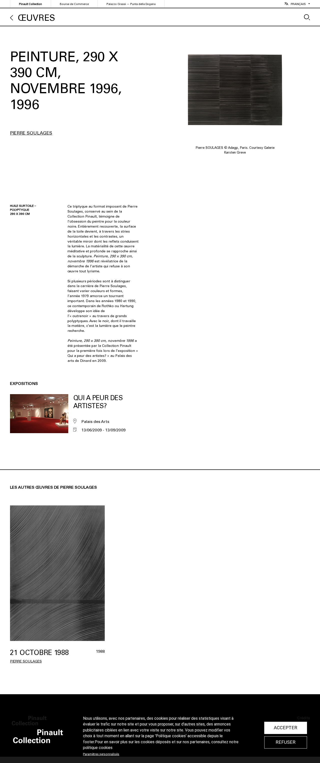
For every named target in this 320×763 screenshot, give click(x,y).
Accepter (285, 727)
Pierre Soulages (31, 133)
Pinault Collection (30, 4)
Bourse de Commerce (74, 4)
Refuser (286, 742)
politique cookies (97, 747)
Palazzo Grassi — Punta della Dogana (131, 4)
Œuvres (36, 18)
